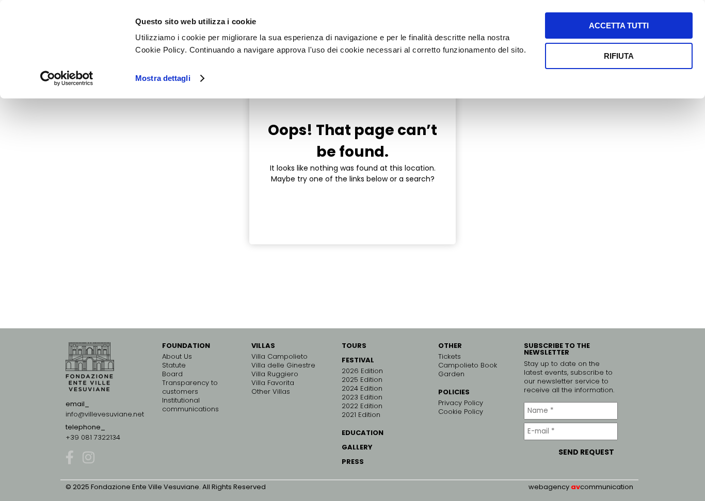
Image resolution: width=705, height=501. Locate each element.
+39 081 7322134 (93, 437)
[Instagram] (88, 457)
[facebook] (69, 457)
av (575, 487)
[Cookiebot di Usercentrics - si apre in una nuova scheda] (67, 78)
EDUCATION (362, 433)
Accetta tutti (619, 25)
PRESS (353, 461)
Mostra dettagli (162, 78)
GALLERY (357, 447)
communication (606, 487)
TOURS (354, 345)
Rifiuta (619, 56)
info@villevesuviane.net (105, 414)
